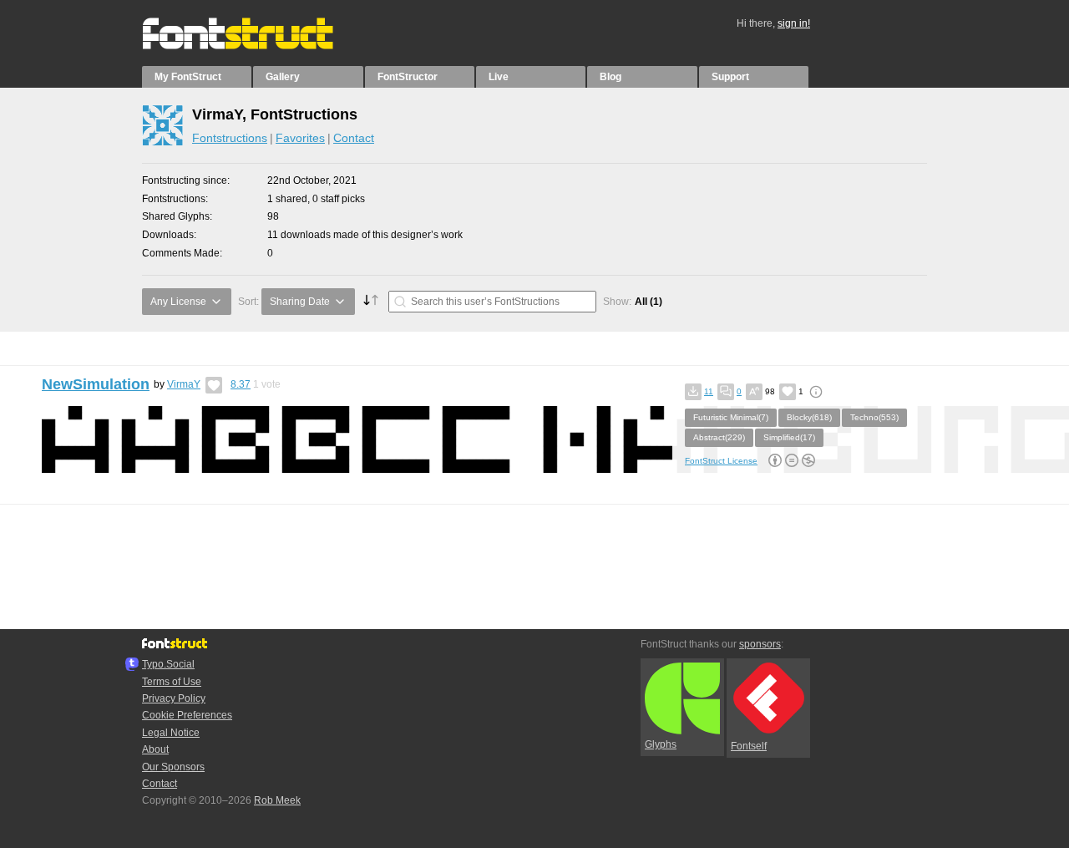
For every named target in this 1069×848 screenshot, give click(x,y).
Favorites (300, 138)
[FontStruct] (255, 46)
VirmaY (183, 384)
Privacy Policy (173, 698)
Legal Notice (171, 733)
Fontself (749, 746)
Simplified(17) (789, 437)
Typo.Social (168, 664)
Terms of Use (171, 682)
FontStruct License (721, 460)
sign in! (794, 23)
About (155, 749)
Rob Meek (277, 800)
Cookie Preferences (187, 715)
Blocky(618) (809, 417)
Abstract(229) (719, 437)
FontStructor (407, 77)
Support (730, 77)
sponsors (760, 644)
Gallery (283, 77)
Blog (610, 77)
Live (499, 77)
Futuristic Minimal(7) (730, 417)
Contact (353, 138)
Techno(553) (874, 417)
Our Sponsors (173, 767)
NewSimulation (95, 384)
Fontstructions (229, 138)
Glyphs (660, 744)
